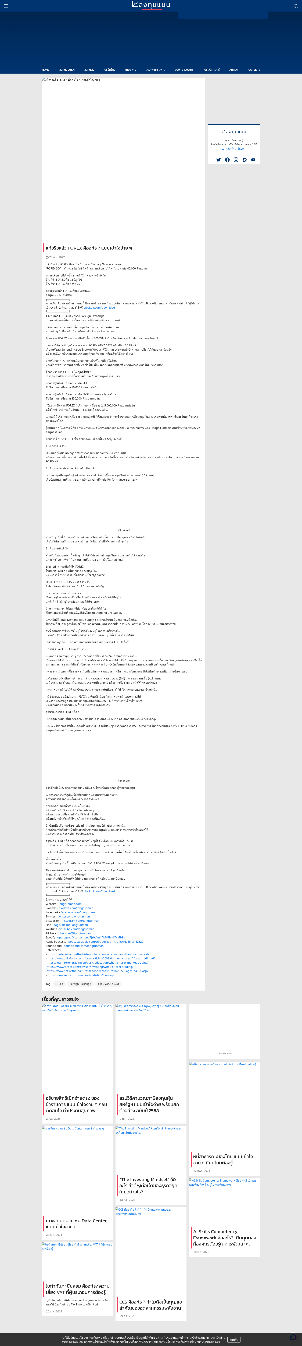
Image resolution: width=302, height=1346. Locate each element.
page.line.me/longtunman (70, 925)
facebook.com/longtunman (79, 912)
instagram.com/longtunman (80, 921)
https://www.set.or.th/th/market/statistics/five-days (80, 975)
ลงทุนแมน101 (67, 69)
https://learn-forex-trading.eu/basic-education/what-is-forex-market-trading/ (98, 962)
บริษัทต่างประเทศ (185, 69)
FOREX (59, 983)
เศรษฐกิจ (130, 69)
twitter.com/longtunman (73, 916)
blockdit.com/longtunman (76, 908)
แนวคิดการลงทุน (155, 69)
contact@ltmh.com (233, 148)
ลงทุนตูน (89, 69)
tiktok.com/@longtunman (74, 933)
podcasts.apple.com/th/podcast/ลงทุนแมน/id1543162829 (105, 942)
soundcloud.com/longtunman (84, 946)
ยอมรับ (234, 1340)
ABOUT (234, 69)
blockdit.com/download (99, 307)
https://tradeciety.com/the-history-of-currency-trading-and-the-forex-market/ (98, 954)
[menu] (6, 5)
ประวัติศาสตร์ (212, 69)
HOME (45, 69)
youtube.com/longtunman (76, 929)
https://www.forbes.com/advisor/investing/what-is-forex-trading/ (90, 967)
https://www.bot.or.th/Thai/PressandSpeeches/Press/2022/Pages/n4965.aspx (97, 971)
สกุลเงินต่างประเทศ (108, 983)
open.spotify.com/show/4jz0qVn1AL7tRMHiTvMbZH (91, 937)
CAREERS (254, 69)
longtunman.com (70, 904)
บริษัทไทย (110, 69)
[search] (295, 5)
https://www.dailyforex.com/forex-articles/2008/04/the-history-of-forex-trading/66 (101, 958)
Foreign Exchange (80, 983)
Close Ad (124, 530)
